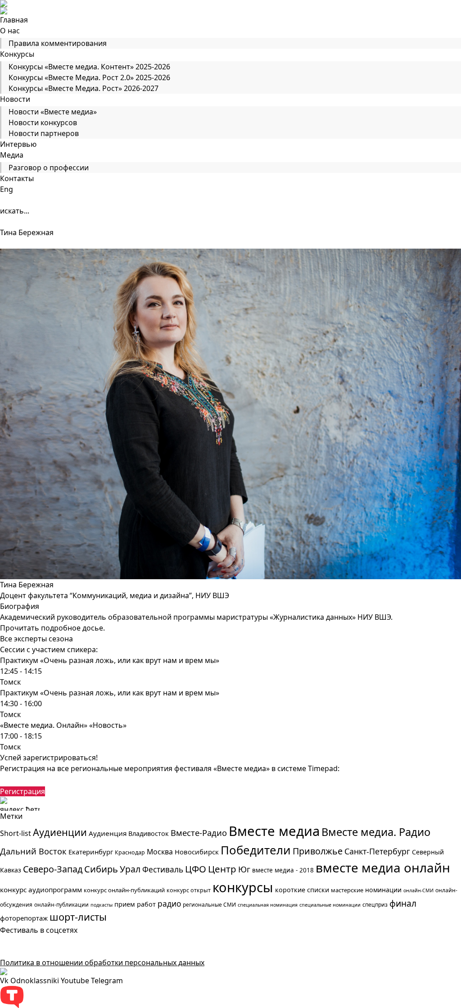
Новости (15, 99)
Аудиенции (60, 832)
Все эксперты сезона (36, 639)
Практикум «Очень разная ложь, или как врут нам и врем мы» (109, 660)
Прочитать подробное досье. (52, 628)
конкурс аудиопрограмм (41, 889)
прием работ (135, 904)
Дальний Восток (33, 851)
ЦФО (195, 869)
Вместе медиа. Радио (375, 832)
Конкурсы (17, 54)
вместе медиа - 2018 (283, 870)
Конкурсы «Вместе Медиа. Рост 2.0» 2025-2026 (89, 77)
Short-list (15, 833)
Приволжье (318, 851)
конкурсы (242, 887)
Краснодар (130, 852)
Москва (160, 852)
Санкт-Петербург (377, 851)
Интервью (18, 144)
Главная (14, 20)
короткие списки (302, 889)
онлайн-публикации (61, 904)
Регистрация (22, 791)
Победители (256, 850)
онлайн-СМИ (418, 890)
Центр (222, 869)
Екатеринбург (90, 851)
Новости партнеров (44, 133)
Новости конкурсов (43, 122)
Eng (6, 189)
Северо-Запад (52, 869)
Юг (244, 869)
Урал (130, 869)
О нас (10, 31)
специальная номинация (268, 905)
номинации (383, 889)
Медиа (11, 155)
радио (169, 904)
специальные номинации (330, 905)
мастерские (347, 890)
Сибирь (101, 869)
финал (402, 903)
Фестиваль (162, 869)
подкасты (101, 905)
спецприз (375, 904)
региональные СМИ (209, 904)
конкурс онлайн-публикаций (124, 890)
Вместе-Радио (199, 832)
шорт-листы (78, 916)
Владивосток (148, 833)
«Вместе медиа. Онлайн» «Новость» (63, 725)
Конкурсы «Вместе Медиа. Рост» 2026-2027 (83, 88)
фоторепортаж (24, 917)
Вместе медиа (274, 831)
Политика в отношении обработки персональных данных (102, 962)
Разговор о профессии (49, 168)
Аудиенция (108, 833)
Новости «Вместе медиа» (53, 112)
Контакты (17, 178)
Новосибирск (197, 851)
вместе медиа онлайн (383, 867)
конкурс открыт (189, 890)
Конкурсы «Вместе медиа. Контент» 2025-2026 (89, 67)
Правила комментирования (58, 43)
